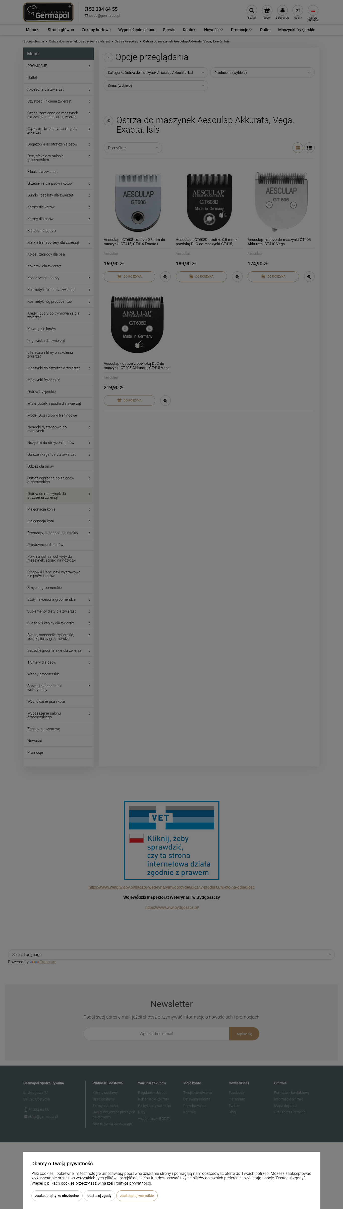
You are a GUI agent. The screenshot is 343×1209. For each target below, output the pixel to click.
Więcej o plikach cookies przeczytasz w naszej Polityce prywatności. (91, 1183)
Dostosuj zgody (99, 1196)
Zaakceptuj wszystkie (137, 1196)
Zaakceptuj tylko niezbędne (57, 1196)
